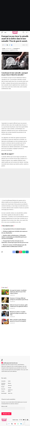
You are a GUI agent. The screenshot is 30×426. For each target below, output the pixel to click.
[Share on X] (7, 45)
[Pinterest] (28, 420)
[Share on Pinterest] (15, 423)
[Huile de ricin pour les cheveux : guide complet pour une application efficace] (5, 307)
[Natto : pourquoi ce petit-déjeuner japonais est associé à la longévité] (5, 321)
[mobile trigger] (2, 32)
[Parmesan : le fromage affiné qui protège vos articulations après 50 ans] (5, 300)
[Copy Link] (9, 45)
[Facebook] (20, 420)
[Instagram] (26, 420)
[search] (23, 32)
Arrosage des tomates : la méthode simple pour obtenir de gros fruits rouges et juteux (18, 292)
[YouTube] (24, 420)
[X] (22, 420)
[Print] (12, 45)
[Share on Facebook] (5, 45)
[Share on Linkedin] (21, 423)
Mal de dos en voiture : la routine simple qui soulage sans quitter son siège (18, 313)
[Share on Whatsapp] (18, 423)
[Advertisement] (15, 15)
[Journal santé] (15, 32)
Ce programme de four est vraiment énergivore (14, 229)
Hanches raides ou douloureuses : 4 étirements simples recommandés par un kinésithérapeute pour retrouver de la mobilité (14, 237)
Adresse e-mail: (4, 406)
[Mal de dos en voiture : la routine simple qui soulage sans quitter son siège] (5, 313)
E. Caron (3, 48)
